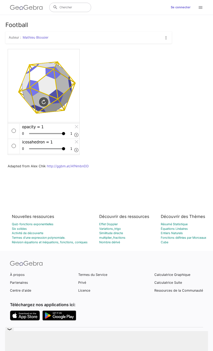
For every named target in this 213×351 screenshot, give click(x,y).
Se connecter (181, 7)
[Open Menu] (200, 7)
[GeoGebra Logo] (26, 7)
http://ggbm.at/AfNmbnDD (68, 166)
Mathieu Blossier (35, 37)
